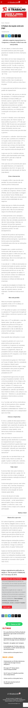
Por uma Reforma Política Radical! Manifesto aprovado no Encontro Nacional (14, 633)
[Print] (12, 35)
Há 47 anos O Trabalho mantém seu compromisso (14, 674)
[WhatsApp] (6, 35)
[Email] (16, 35)
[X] (19, 35)
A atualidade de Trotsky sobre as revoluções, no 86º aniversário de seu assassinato (14, 647)
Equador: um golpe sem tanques (14, 643)
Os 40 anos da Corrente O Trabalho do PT (12, 682)
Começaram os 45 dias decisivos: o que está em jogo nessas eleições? (15, 639)
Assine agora (6, 607)
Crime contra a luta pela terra (13, 652)
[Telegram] (9, 35)
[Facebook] (2, 35)
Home (2, 23)
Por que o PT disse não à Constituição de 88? (11, 668)
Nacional (7, 23)
